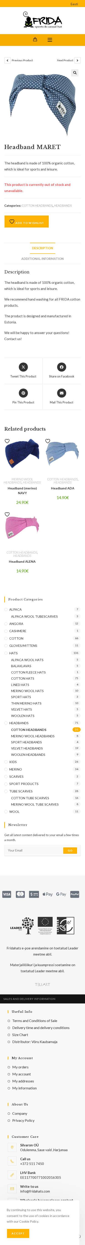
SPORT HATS (21, 697)
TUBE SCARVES (21, 791)
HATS (13, 653)
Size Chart (20, 1034)
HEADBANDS (63, 205)
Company (19, 1113)
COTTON (16, 638)
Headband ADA (62, 488)
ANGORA (16, 624)
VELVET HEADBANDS (27, 748)
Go (70, 850)
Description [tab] (42, 248)
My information (24, 1088)
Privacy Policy (23, 1120)
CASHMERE (17, 631)
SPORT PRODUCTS (24, 784)
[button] (74, 72)
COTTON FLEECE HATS (28, 672)
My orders (20, 1067)
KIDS (13, 762)
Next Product (65, 60)
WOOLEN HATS (22, 716)
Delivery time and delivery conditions (41, 1027)
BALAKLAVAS (21, 666)
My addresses (23, 1081)
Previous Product (22, 60)
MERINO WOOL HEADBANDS (18, 480)
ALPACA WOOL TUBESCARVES (34, 616)
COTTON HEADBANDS (37, 205)
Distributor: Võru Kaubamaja (34, 1041)
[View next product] (77, 60)
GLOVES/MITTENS (23, 645)
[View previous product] (7, 60)
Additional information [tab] (42, 259)
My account (21, 1074)
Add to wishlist (29, 223)
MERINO (15, 769)
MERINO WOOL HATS (27, 691)
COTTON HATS (22, 678)
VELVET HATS (21, 709)
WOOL (14, 811)
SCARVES (16, 776)
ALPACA (15, 609)
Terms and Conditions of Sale (34, 1020)
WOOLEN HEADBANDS (28, 754)
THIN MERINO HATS (26, 703)
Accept (18, 1233)
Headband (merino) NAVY (22, 490)
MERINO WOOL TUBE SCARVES (35, 804)
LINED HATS (20, 685)
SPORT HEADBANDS (26, 742)
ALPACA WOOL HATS (27, 660)
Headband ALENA (22, 561)
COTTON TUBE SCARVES (30, 798)
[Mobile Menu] (50, 40)
